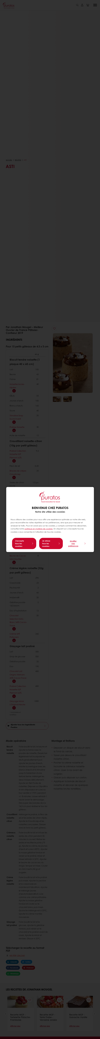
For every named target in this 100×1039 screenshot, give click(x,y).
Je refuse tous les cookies (46, 543)
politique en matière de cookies (39, 528)
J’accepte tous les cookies (19, 543)
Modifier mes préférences (73, 543)
